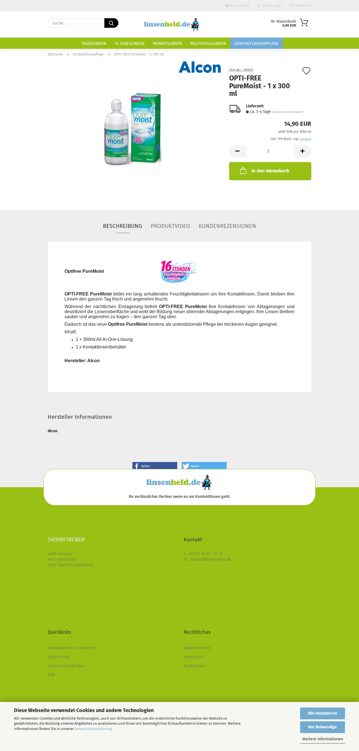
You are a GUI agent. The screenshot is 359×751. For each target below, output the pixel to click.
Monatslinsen (167, 43)
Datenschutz (59, 657)
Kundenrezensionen (227, 226)
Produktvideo (170, 226)
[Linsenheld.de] (172, 24)
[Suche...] (111, 23)
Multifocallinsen (208, 43)
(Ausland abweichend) (287, 112)
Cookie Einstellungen (66, 666)
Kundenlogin (271, 6)
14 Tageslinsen (129, 43)
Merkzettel (302, 6)
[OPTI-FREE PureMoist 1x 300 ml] (134, 131)
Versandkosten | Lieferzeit (71, 648)
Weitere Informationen (322, 739)
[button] (237, 151)
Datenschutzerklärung (93, 729)
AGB (51, 675)
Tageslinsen (93, 43)
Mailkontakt (194, 666)
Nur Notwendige (322, 727)
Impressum (194, 657)
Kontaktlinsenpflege (256, 43)
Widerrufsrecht (197, 648)
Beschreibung (122, 226)
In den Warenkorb (270, 171)
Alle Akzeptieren (322, 713)
